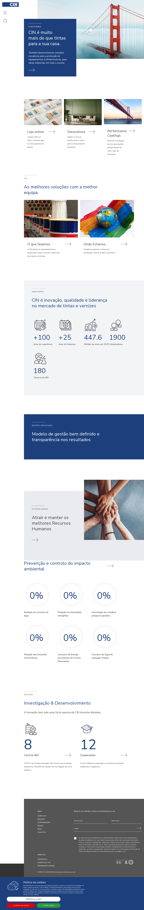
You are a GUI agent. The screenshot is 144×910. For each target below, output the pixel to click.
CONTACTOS (41, 832)
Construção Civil (44, 862)
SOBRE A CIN (41, 816)
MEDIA (39, 829)
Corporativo (42, 859)
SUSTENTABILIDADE (43, 822)
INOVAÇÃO (41, 819)
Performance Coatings (46, 866)
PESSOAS (40, 826)
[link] (43, 128)
